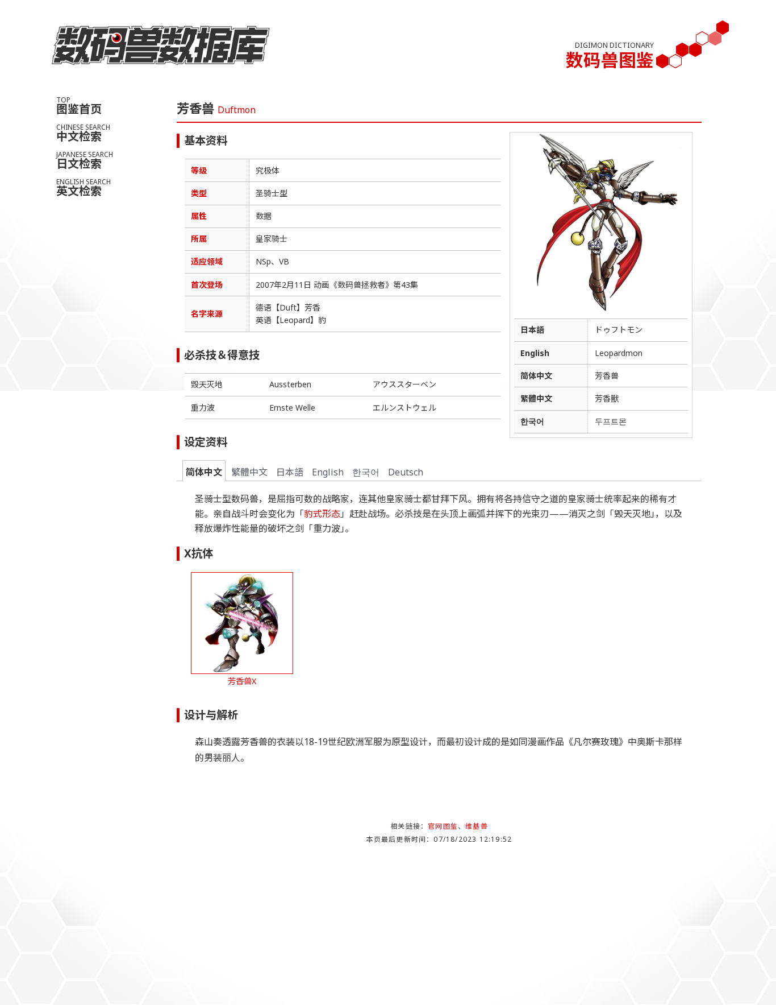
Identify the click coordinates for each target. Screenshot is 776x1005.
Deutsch (405, 472)
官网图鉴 (443, 826)
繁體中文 (249, 472)
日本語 (289, 472)
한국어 (365, 472)
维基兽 (476, 826)
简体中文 (204, 472)
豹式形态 (322, 513)
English (328, 472)
